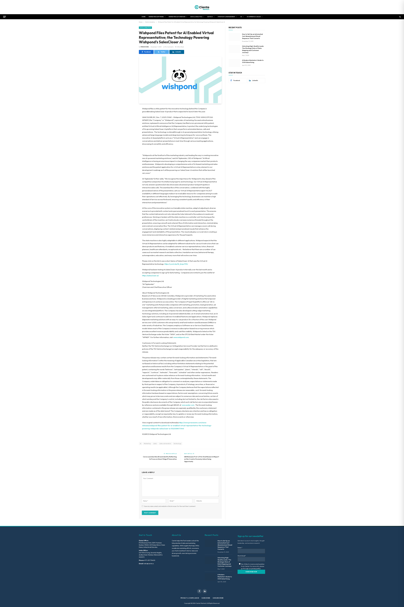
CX (241, 16)
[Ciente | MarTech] (202, 7)
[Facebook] (131, 114)
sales (155, 443)
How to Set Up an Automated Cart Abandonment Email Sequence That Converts (252, 36)
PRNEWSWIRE (145, 47)
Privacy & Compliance (190, 598)
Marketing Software (156, 16)
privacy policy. (256, 568)
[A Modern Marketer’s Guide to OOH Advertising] (234, 63)
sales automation (165, 443)
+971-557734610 (149, 560)
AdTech (210, 16)
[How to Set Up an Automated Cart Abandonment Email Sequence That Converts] (234, 37)
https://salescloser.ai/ (150, 275)
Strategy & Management (226, 16)
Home (144, 16)
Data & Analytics (196, 16)
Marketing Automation (177, 16)
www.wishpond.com (181, 337)
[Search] (400, 16)
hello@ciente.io (148, 564)
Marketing (147, 443)
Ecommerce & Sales (254, 16)
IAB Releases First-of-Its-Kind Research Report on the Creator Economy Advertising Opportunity (201, 459)
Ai (140, 443)
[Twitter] (131, 119)
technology (177, 443)
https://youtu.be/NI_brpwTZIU (176, 264)
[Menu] (4, 16)
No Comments (169, 47)
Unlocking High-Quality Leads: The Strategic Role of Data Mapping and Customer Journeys (253, 49)
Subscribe (206, 598)
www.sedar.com (188, 405)
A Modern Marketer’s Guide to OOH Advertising (253, 61)
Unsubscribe (218, 598)
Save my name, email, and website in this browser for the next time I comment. (170, 506)
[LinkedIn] (131, 125)
